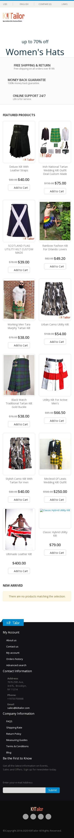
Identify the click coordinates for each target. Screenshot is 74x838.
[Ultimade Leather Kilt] (19, 529)
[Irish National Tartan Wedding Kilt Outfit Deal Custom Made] (55, 142)
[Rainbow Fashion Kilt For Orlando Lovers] (55, 221)
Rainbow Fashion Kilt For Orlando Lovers (55, 247)
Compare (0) (45, 4)
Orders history (14, 659)
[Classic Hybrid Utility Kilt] (55, 518)
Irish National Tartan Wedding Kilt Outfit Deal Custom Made (55, 170)
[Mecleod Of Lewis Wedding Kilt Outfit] (55, 454)
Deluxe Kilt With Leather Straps (19, 168)
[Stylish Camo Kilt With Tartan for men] (19, 454)
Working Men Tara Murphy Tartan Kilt (19, 326)
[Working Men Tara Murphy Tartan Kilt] (19, 299)
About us (11, 640)
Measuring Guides (17, 740)
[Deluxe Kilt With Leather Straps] (19, 142)
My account (12, 652)
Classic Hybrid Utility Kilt (55, 534)
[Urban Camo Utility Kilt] (55, 299)
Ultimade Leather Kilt (19, 554)
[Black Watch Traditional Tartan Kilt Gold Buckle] (19, 375)
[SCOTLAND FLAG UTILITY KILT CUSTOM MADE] (19, 221)
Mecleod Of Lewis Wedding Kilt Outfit (55, 480)
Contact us (12, 646)
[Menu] (54, 17)
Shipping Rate (14, 727)
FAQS (9, 721)
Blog (8, 752)
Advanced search (16, 665)
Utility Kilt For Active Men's (55, 401)
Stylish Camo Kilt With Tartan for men (19, 480)
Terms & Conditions (17, 746)
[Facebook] (25, 816)
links (64, 4)
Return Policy (13, 733)
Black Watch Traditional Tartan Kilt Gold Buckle (19, 403)
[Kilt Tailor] (13, 15)
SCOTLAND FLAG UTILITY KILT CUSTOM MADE (19, 249)
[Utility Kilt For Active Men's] (55, 375)
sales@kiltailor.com (18, 708)
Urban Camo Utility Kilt (55, 324)
